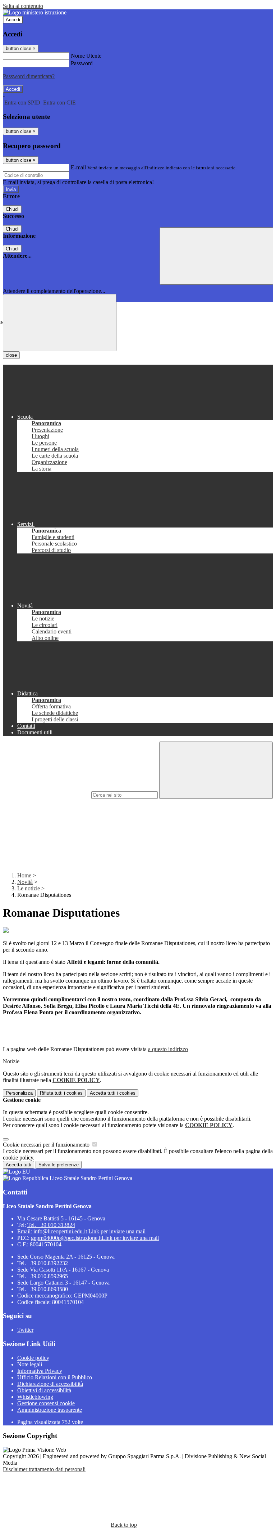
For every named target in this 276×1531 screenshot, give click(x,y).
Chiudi (12, 209)
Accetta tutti (112, 1093)
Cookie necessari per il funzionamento (47, 1144)
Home (24, 875)
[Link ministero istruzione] (34, 12)
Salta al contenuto (23, 6)
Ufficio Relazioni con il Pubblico (54, 1377)
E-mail (78, 167)
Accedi (13, 19)
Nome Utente (86, 56)
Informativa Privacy (39, 1371)
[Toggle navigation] (59, 322)
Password (82, 63)
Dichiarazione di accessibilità (50, 1384)
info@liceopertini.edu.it (89, 1231)
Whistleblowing (35, 1397)
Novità (25, 882)
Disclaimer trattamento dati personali (44, 1469)
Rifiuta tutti (61, 1093)
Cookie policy (33, 1358)
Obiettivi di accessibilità (44, 1390)
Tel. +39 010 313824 (51, 1225)
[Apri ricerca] (216, 256)
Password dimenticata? (29, 76)
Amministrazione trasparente (49, 1410)
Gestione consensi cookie (46, 1403)
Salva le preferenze (58, 1164)
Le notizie (28, 888)
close (11, 355)
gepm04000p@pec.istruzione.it (95, 1238)
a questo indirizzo (168, 1049)
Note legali (29, 1364)
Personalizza (19, 1093)
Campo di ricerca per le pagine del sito (46, 795)
